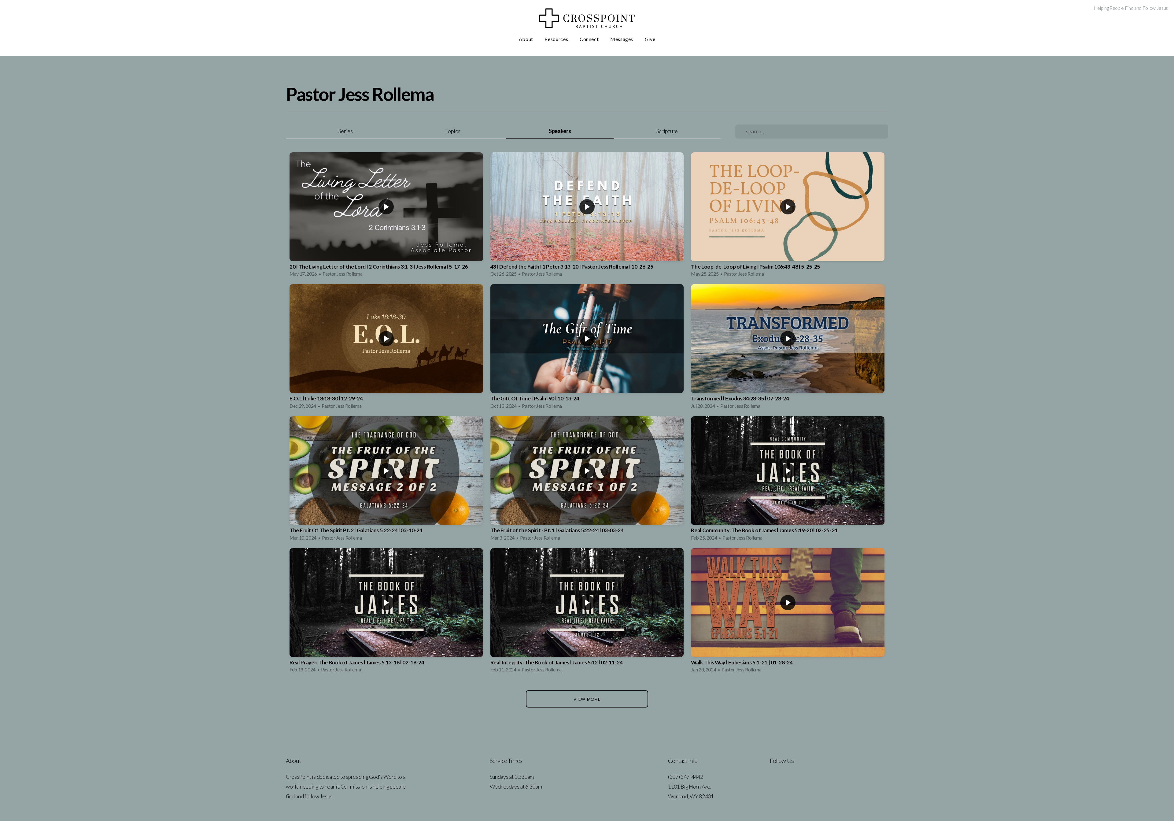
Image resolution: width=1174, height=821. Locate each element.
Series (345, 131)
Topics (452, 131)
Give (650, 39)
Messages (622, 39)
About (526, 39)
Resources (557, 39)
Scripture (667, 131)
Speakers (560, 131)
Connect (590, 39)
